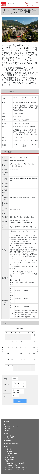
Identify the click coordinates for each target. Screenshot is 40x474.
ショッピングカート (11, 436)
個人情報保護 (10, 457)
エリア (7, 424)
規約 (7, 446)
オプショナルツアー (12, 426)
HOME (8, 421)
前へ (2, 350)
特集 (7, 461)
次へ (37, 348)
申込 (20, 401)
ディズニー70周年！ (12, 465)
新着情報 (8, 440)
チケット (9, 428)
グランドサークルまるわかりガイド (17, 467)
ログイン (8, 433)
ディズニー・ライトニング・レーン (17, 469)
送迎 (8, 430)
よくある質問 (9, 438)
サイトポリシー (11, 459)
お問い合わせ (10, 455)
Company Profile (12, 453)
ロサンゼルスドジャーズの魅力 (15, 463)
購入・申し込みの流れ (12, 443)
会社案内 (9, 451)
